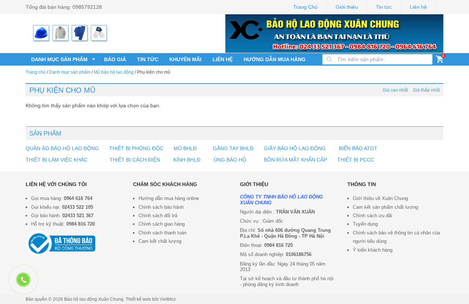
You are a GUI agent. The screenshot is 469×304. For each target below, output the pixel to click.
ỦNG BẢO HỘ (230, 160)
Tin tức (384, 7)
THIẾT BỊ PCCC (355, 160)
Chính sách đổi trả (158, 215)
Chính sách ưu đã (372, 215)
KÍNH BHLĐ (186, 160)
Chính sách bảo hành (161, 207)
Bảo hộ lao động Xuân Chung (93, 299)
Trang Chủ (305, 7)
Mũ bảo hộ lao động (114, 72)
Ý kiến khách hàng (372, 250)
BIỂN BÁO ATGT (357, 148)
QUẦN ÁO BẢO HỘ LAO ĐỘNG (62, 148)
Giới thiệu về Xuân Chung (380, 198)
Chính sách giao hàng (162, 224)
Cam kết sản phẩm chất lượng (385, 207)
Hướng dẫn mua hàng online (169, 198)
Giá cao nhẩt (395, 90)
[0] (439, 61)
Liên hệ (418, 7)
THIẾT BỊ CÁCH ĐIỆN (135, 160)
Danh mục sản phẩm (59, 59)
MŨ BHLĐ (185, 148)
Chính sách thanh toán (163, 233)
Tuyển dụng (365, 224)
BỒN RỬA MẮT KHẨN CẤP (295, 160)
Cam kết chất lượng (160, 241)
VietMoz (168, 299)
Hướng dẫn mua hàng (275, 59)
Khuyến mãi (185, 59)
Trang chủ (36, 72)
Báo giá (115, 59)
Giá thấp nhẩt (426, 90)
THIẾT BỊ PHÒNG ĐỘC (136, 148)
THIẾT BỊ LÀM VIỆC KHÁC (57, 160)
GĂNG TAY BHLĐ (233, 148)
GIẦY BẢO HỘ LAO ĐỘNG (295, 148)
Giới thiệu (347, 7)
